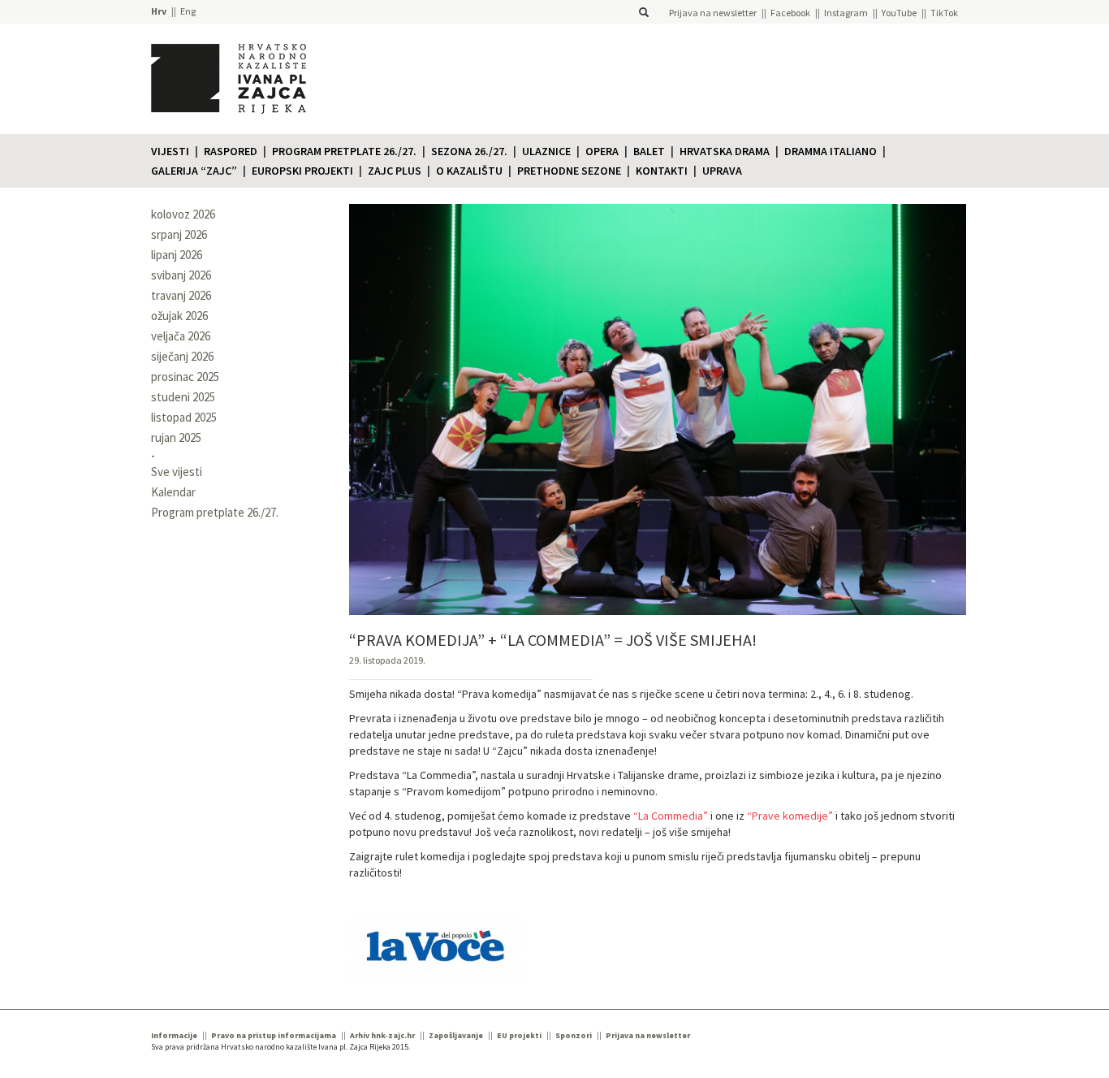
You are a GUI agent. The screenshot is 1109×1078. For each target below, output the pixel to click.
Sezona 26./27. (469, 151)
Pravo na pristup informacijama (273, 1035)
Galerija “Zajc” (194, 170)
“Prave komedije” (790, 815)
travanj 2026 (181, 295)
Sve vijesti (176, 471)
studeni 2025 (183, 397)
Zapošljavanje (456, 1035)
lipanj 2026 (176, 254)
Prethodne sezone (569, 170)
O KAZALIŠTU (469, 170)
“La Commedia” (670, 815)
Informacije (174, 1035)
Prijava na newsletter (713, 12)
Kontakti (662, 170)
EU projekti (519, 1035)
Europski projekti (302, 170)
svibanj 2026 (181, 275)
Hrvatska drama (725, 151)
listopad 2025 (184, 417)
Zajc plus (394, 170)
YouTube (899, 12)
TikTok (944, 12)
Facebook (790, 12)
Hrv (158, 11)
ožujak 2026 (179, 315)
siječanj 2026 (182, 356)
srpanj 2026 (179, 234)
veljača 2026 (180, 336)
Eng (188, 11)
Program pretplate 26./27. (344, 151)
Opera (602, 151)
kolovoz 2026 (183, 214)
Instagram (846, 12)
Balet (649, 151)
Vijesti (170, 151)
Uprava (722, 170)
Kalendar (173, 492)
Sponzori (573, 1035)
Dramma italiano (830, 151)
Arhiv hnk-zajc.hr (382, 1035)
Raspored (230, 151)
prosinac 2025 (185, 376)
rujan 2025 (176, 437)
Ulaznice (546, 151)
